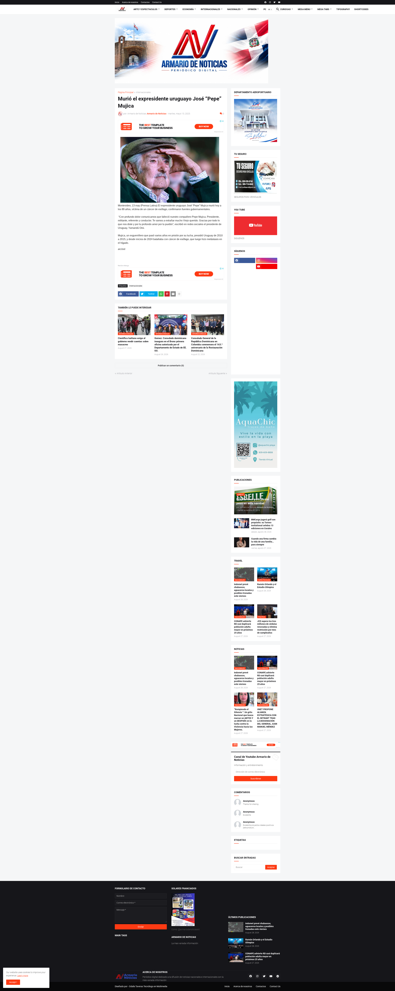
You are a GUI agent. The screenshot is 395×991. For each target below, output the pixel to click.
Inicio (117, 2)
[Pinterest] (167, 294)
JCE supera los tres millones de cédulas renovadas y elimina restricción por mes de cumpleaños (267, 627)
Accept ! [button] (13, 982)
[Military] (244, 320)
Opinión (252, 9)
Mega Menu (304, 9)
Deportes (169, 9)
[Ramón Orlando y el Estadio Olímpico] (235, 943)
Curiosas (285, 9)
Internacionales (210, 9)
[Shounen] (266, 344)
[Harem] (266, 278)
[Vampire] (266, 362)
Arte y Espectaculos (145, 9)
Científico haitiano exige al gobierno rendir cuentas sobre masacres (133, 341)
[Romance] (244, 332)
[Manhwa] (244, 302)
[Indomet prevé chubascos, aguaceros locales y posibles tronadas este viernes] (235, 927)
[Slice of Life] (244, 350)
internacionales (143, 92)
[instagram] (270, 2)
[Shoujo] (244, 344)
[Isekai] (244, 290)
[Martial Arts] (266, 302)
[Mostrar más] (179, 294)
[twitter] (274, 2)
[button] (270, 9)
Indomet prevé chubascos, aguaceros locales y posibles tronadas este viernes (244, 590)
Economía (188, 9)
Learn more (22, 975)
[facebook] (265, 2)
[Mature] (244, 308)
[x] (244, 266)
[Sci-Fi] (244, 338)
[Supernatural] (244, 356)
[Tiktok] (244, 272)
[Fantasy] (266, 272)
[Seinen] (266, 338)
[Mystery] (244, 326)
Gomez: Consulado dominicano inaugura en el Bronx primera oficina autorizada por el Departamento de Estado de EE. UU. (170, 344)
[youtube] (279, 2)
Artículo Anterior (124, 373)
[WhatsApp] (161, 294)
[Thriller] (266, 356)
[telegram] (277, 976)
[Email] (173, 294)
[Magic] (244, 296)
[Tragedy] (244, 362)
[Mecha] (266, 308)
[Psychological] (266, 326)
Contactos (145, 2)
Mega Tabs (323, 9)
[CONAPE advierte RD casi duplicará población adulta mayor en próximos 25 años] (235, 957)
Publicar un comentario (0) (171, 365)
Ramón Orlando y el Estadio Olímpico (266, 585)
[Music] (266, 320)
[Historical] (244, 284)
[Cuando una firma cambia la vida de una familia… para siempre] (241, 542)
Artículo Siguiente (217, 373)
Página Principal (125, 92)
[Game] (244, 278)
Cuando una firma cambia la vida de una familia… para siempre (263, 541)
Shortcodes (361, 9)
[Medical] (266, 314)
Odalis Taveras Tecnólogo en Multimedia (148, 986)
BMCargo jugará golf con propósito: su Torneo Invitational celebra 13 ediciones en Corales (263, 524)
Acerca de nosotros (130, 2)
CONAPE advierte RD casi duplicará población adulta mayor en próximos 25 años (243, 627)
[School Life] (266, 332)
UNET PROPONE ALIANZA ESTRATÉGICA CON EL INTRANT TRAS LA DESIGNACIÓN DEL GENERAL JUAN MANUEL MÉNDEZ (267, 718)
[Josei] (266, 290)
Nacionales (234, 9)
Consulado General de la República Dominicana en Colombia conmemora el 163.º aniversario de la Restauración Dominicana (207, 344)
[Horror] (266, 284)
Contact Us (157, 2)
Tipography (343, 9)
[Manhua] (266, 296)
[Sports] (266, 350)
